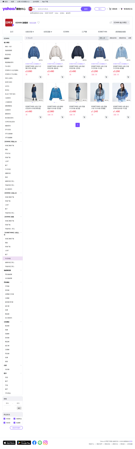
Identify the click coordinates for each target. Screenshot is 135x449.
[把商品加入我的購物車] (40, 77)
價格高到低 (122, 38)
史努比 (62, 13)
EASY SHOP (49, 13)
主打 (11, 31)
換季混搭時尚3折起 (36, 13)
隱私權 (122, 444)
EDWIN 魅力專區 (120, 22)
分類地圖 (129, 444)
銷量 (129, 38)
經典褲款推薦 (121, 31)
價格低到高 (113, 38)
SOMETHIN (102, 31)
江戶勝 (84, 31)
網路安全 (115, 444)
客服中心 (91, 444)
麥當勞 (68, 13)
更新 (130, 441)
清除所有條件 (16, 428)
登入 (100, 9)
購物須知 (107, 444)
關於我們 (99, 444)
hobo (56, 13)
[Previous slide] (26, 52)
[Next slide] (42, 52)
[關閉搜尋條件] (34, 9)
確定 (19, 408)
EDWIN (66, 31)
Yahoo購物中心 (14, 8)
